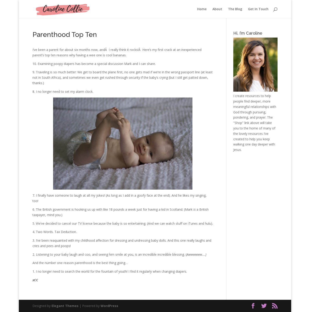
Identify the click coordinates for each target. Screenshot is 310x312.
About (217, 9)
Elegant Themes (65, 306)
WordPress (109, 306)
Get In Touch (258, 9)
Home (202, 9)
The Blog (235, 9)
